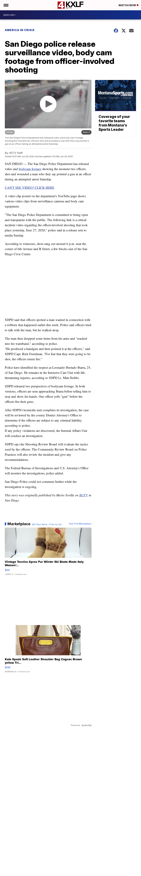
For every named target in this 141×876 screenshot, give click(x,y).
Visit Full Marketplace (80, 524)
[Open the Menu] (6, 5)
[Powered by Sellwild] (86, 725)
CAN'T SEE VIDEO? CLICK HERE (29, 187)
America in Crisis (20, 30)
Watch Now (127, 5)
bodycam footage (30, 169)
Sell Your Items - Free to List (47, 524)
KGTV (83, 495)
